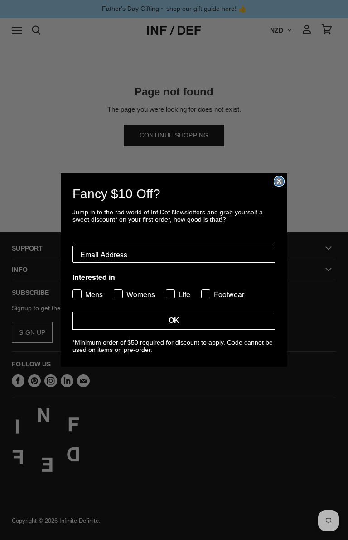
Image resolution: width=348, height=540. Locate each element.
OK (174, 320)
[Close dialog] (279, 181)
